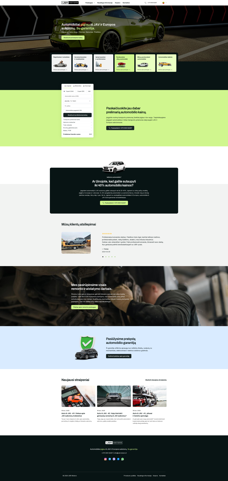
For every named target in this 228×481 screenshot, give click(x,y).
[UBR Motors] (114, 443)
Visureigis (88, 86)
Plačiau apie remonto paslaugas (84, 307)
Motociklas (78, 86)
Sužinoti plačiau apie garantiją (118, 356)
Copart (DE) (80, 91)
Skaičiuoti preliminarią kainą (77, 115)
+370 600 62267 (107, 453)
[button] (102, 256)
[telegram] (109, 459)
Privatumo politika (130, 476)
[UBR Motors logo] (70, 2)
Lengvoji (68, 86)
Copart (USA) (70, 91)
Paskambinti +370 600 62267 (121, 128)
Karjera (117, 3)
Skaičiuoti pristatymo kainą (73, 38)
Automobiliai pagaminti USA (74, 110)
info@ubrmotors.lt (120, 453)
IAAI (89, 91)
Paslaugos (89, 3)
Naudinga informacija (104, 3)
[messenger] (118, 459)
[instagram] (105, 459)
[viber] (114, 459)
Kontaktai (126, 3)
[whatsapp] (122, 459)
